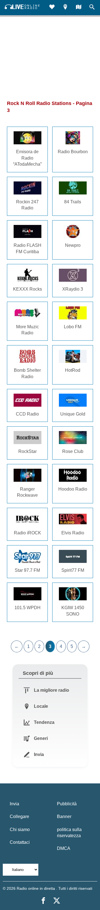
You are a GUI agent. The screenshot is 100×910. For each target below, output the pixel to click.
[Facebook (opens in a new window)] (43, 900)
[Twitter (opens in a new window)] (56, 900)
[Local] (65, 7)
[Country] (78, 7)
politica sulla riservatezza (69, 832)
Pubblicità (67, 803)
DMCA (63, 848)
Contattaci (20, 842)
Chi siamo (20, 829)
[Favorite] (52, 7)
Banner (64, 816)
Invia (14, 803)
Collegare (19, 816)
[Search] (92, 7)
